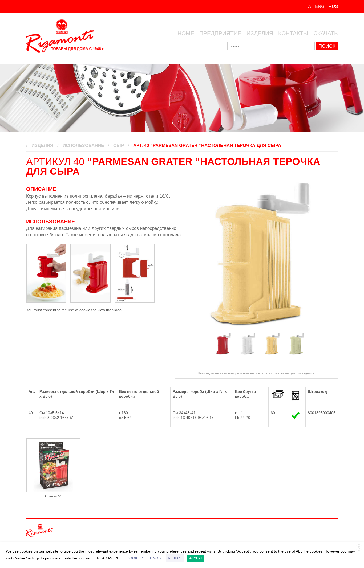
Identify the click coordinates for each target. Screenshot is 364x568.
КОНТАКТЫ (293, 33)
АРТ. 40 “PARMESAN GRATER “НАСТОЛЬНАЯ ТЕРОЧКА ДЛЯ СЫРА (207, 145)
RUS (333, 6)
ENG (320, 6)
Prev (189, 254)
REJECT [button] (175, 558)
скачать (325, 33)
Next (331, 254)
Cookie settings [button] (144, 558)
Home (185, 33)
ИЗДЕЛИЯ (259, 33)
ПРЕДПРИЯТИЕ (220, 33)
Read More (108, 558)
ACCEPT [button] (195, 558)
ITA (307, 6)
